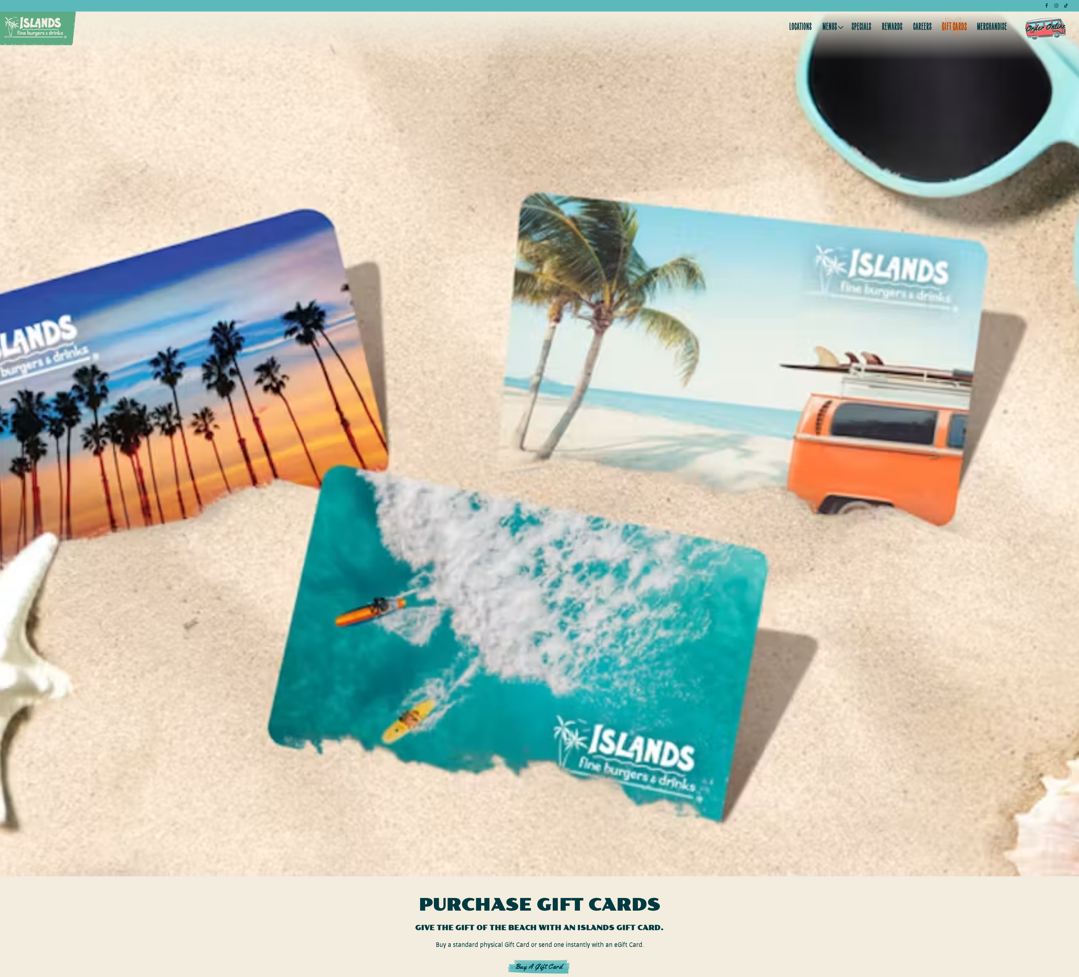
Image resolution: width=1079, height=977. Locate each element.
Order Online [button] (1045, 27)
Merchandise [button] (992, 27)
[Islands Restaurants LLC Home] (36, 27)
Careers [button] (922, 27)
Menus (832, 27)
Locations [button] (800, 27)
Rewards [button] (892, 27)
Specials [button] (861, 27)
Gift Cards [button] (954, 27)
